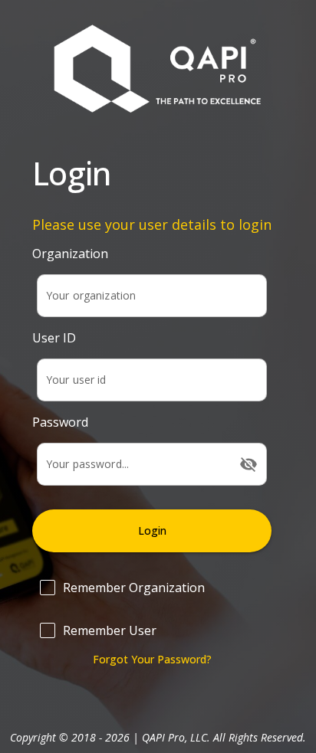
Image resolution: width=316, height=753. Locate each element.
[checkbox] (152, 587)
